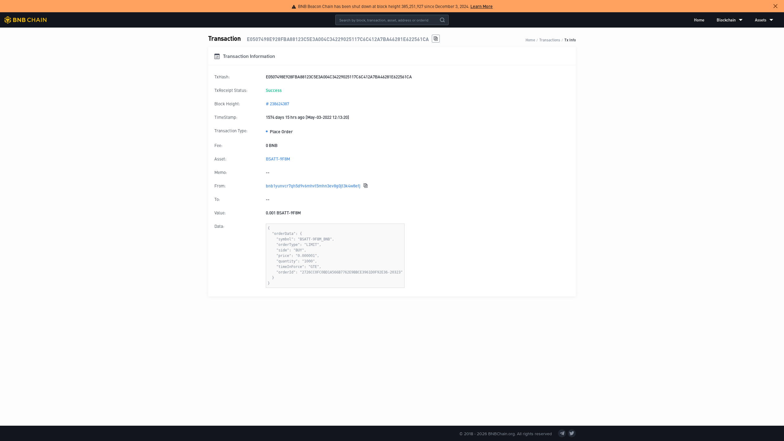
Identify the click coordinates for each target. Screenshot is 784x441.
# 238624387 (277, 103)
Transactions (549, 39)
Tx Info (570, 39)
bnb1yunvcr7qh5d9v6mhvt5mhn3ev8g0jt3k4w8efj (313, 185)
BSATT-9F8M (278, 159)
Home (699, 20)
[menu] (733, 20)
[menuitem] (699, 20)
